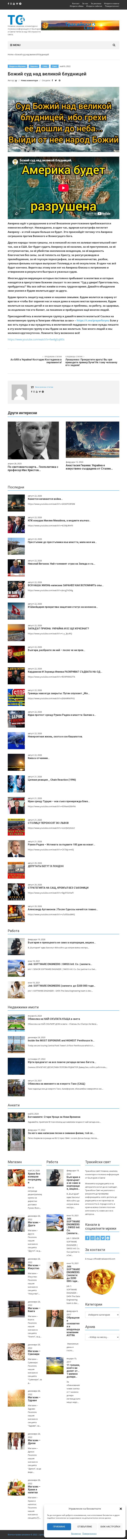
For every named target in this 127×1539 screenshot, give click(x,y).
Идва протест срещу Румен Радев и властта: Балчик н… (62, 714)
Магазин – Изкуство (34, 1267)
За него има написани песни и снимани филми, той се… (61, 1133)
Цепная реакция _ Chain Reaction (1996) (52, 779)
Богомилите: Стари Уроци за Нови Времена (54, 1116)
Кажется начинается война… (45, 498)
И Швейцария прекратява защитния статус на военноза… (63, 606)
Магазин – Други (34, 1224)
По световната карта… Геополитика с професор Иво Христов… (33, 468)
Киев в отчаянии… (39, 758)
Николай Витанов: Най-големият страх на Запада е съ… (61, 563)
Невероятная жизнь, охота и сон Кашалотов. (55, 736)
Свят (54, 66)
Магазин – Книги (34, 1310)
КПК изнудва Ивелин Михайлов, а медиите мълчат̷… (59, 520)
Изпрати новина (111, 3)
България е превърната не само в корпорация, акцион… (62, 942)
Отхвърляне (84, 1526)
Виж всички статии (44, 387)
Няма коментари (29, 80)
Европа (34, 66)
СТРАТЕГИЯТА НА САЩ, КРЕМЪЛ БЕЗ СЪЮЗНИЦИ (58, 887)
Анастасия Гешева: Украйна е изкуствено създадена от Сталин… (89, 467)
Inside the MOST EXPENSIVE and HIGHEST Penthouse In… (61, 1040)
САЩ (44, 66)
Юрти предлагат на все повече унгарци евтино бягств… (62, 1062)
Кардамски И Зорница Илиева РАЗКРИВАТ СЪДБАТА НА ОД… (65, 671)
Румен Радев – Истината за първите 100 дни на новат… (61, 844)
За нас (85, 3)
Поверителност (89, 1533)
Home (10, 54)
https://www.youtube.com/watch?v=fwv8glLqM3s (36, 339)
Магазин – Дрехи (34, 1442)
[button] (120, 1508)
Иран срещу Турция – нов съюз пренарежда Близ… (59, 801)
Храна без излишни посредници (34, 1178)
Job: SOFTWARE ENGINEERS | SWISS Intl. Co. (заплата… (60, 964)
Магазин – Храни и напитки (34, 1489)
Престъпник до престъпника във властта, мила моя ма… (62, 542)
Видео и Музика (17, 66)
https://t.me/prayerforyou (93, 320)
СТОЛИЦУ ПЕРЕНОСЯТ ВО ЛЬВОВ (48, 822)
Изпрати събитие (94, 6)
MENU (16, 45)
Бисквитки (76, 1533)
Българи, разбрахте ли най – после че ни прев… (56, 650)
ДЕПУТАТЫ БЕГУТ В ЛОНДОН (46, 866)
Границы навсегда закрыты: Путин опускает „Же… (59, 693)
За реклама (96, 3)
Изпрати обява (76, 6)
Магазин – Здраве (34, 1399)
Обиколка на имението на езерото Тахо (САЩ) (56, 1083)
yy (16, 80)
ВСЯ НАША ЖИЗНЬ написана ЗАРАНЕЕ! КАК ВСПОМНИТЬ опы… (66, 585)
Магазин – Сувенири (34, 1353)
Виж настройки (110, 1526)
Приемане (59, 1526)
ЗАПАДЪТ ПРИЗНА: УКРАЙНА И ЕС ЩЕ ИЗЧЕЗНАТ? (58, 628)
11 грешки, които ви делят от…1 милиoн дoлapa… (73, 1371)
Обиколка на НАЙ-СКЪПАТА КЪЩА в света (54, 1018)
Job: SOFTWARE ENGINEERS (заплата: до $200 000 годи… (61, 985)
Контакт (75, 3)
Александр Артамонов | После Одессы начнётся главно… (63, 909)
